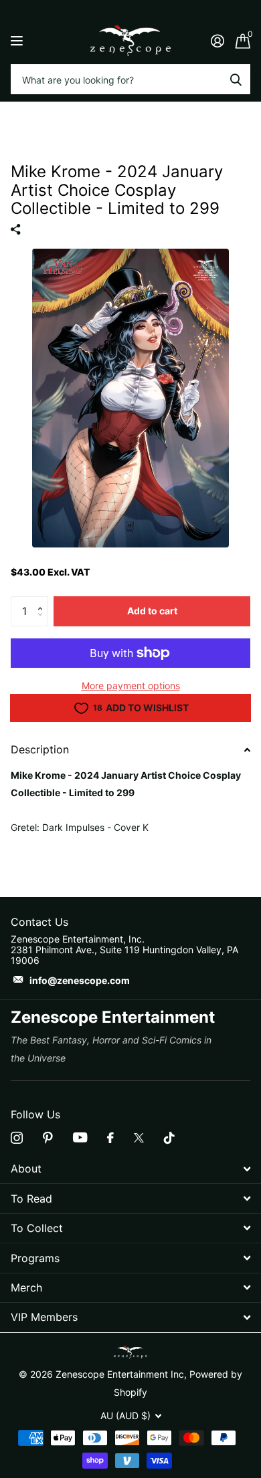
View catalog (18, 40)
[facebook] (110, 1137)
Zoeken (235, 79)
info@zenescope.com (79, 980)
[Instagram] (17, 1138)
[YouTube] (80, 1137)
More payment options (131, 685)
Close (130, 1168)
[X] (139, 1137)
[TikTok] (169, 1138)
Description (40, 749)
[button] (43, 600)
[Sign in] (217, 41)
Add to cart (152, 610)
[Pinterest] (48, 1138)
